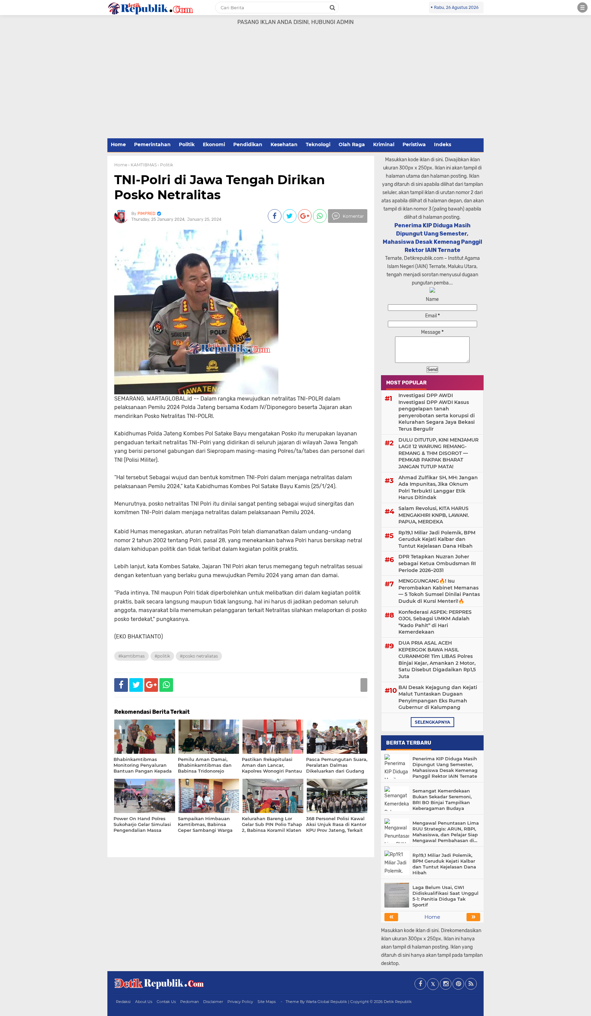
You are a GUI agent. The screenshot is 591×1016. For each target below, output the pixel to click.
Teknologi (318, 144)
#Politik (162, 656)
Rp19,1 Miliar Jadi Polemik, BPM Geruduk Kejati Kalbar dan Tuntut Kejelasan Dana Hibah (436, 539)
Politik (187, 144)
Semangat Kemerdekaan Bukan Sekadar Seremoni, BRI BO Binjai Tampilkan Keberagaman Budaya (442, 799)
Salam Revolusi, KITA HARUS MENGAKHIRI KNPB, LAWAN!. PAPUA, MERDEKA (433, 515)
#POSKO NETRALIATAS (199, 656)
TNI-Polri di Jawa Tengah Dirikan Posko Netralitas (219, 187)
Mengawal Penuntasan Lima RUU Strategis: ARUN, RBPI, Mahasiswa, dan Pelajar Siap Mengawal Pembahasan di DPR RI (445, 831)
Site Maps (267, 1001)
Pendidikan (247, 144)
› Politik (165, 164)
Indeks (442, 144)
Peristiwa (414, 144)
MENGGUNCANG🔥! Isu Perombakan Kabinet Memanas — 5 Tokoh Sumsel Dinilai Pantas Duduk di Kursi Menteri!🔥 (439, 591)
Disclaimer (213, 1001)
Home (118, 144)
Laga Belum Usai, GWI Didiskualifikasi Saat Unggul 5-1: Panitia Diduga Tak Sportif (445, 896)
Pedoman (189, 1001)
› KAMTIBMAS (142, 164)
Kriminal (383, 144)
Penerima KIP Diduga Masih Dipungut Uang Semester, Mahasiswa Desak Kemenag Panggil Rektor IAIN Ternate (444, 767)
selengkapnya (432, 722)
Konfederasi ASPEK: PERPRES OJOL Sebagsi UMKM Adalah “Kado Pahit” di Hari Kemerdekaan (435, 622)
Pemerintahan (152, 144)
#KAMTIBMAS (131, 656)
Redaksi (123, 1001)
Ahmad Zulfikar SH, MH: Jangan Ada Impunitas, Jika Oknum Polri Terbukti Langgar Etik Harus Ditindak (438, 487)
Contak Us (166, 1001)
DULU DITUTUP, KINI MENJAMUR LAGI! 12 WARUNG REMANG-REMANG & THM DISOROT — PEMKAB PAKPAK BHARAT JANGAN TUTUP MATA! (438, 453)
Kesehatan (284, 144)
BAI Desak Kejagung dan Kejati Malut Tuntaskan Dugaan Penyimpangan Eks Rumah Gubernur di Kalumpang (437, 697)
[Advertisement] (295, 86)
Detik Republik (398, 1001)
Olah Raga (352, 144)
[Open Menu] (582, 7)
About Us (143, 1001)
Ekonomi (214, 144)
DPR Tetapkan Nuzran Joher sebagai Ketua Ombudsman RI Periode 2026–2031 (437, 563)
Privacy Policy (240, 1001)
